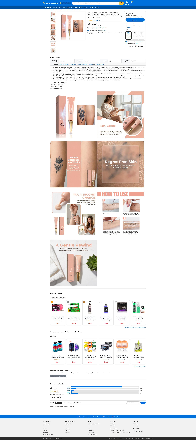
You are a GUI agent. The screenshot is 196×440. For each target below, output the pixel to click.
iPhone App (135, 424)
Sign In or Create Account (84, 416)
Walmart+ (67, 430)
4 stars (68, 388)
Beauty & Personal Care (58, 9)
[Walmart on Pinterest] (142, 431)
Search (143, 402)
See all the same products (140, 366)
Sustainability (46, 432)
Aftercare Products (100, 64)
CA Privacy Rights (114, 428)
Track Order (106, 416)
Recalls (89, 428)
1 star (69, 393)
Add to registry (140, 46)
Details (137, 43)
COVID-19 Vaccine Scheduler (94, 424)
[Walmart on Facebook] (134, 431)
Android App (136, 426)
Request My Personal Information (117, 430)
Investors (45, 430)
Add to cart (135, 20)
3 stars (68, 390)
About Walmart (46, 424)
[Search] (121, 3)
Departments (48, 7)
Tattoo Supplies (92, 64)
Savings (59, 7)
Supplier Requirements (48, 434)
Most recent (58, 402)
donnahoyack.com (102, 30)
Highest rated (67, 402)
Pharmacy (86, 7)
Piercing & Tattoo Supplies (75, 9)
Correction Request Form (58, 376)
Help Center (97, 416)
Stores (66, 426)
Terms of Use (113, 424)
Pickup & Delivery (78, 7)
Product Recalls (91, 432)
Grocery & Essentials (67, 7)
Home (51, 9)
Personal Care (66, 9)
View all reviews (55, 397)
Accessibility (90, 430)
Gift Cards (67, 432)
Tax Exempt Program (92, 434)
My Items (97, 7)
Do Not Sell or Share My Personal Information (120, 432)
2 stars (68, 392)
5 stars (68, 386)
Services (55, 7)
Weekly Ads (116, 416)
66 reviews (98, 20)
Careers (91, 7)
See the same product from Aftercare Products (135, 327)
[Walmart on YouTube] (139, 431)
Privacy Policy (113, 426)
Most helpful (76, 402)
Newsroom (45, 428)
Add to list (130, 46)
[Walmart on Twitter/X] (137, 431)
